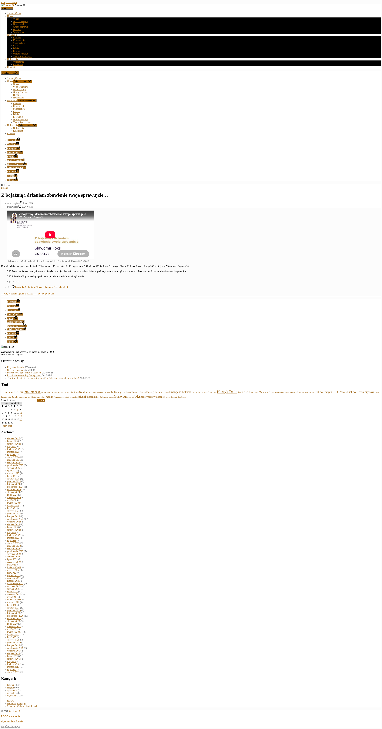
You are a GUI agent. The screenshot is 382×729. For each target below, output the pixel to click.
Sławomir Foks (51, 287)
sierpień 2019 (13, 653)
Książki (16, 45)
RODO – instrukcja (10, 716)
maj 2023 (11, 532)
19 (21, 416)
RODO (10, 700)
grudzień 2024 (14, 481)
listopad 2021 (13, 581)
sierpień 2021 (13, 589)
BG (31, 203)
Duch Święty (84, 392)
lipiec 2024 (12, 495)
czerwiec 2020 (14, 626)
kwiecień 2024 (14, 503)
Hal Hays (213, 392)
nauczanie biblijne (63, 397)
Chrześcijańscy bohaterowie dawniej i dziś (55, 392)
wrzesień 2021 (14, 586)
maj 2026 (11, 446)
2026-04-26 (27, 206)
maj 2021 (11, 597)
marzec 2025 (13, 473)
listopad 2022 (13, 548)
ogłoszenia (12, 690)
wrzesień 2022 (14, 554)
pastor (75, 397)
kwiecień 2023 (14, 535)
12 (21, 413)
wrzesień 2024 (14, 489)
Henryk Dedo (227, 391)
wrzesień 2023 (14, 521)
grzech (207, 392)
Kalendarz (18, 64)
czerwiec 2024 (14, 497)
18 (18, 416)
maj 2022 (11, 564)
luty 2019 (11, 669)
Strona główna (14, 13)
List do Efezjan (323, 391)
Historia (17, 29)
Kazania (17, 37)
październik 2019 (15, 648)
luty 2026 (11, 454)
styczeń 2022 (13, 575)
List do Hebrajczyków (360, 391)
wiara (168, 397)
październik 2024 (15, 486)
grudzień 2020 (14, 610)
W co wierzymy (20, 21)
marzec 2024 (13, 505)
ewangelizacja (197, 392)
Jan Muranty (261, 391)
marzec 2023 (13, 538)
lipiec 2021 (12, 591)
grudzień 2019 (14, 642)
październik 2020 (15, 615)
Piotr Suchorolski (102, 397)
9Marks (16, 392)
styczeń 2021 (13, 607)
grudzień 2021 (14, 578)
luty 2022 (11, 572)
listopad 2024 (13, 484)
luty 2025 (11, 476)
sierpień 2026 (13, 438)
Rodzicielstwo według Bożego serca (24, 375)
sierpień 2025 (13, 468)
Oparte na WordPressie (12, 721)
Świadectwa (19, 43)
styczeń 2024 (13, 511)
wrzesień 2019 (14, 650)
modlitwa (51, 396)
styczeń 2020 (13, 640)
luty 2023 (11, 540)
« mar (4, 426)
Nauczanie (12, 35)
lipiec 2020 (12, 624)
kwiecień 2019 (14, 664)
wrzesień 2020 (14, 618)
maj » (11, 426)
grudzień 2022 (14, 546)
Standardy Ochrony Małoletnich (22, 706)
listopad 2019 (13, 645)
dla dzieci (75, 392)
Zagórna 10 (14, 711)
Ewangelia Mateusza (157, 391)
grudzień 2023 (14, 513)
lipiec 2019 (12, 656)
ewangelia (108, 392)
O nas (10, 16)
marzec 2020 (13, 634)
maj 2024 (11, 500)
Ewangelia (18, 51)
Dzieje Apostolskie (97, 392)
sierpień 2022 (13, 556)
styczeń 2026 (13, 457)
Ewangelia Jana (122, 391)
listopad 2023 (13, 516)
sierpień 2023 (13, 524)
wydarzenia (12, 695)
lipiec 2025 (12, 470)
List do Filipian (35, 287)
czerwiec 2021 (14, 594)
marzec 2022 (13, 570)
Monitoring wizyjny (16, 703)
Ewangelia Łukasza (180, 391)
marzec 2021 (13, 602)
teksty (144, 396)
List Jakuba (13, 397)
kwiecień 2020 (14, 632)
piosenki (91, 396)
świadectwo (182, 397)
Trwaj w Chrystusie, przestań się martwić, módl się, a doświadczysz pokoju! (43, 378)
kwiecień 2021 (14, 599)
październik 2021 (15, 583)
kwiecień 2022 (14, 567)
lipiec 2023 (12, 527)
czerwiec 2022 (14, 562)
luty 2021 (11, 605)
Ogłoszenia (12, 59)
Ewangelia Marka (138, 392)
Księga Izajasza (290, 392)
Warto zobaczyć (20, 53)
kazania (4, 188)
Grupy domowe (20, 27)
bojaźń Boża (21, 287)
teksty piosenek (156, 396)
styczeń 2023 (13, 543)
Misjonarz (35, 397)
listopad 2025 (13, 462)
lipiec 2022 (12, 559)
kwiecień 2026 (14, 449)
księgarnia (300, 392)
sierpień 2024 (13, 492)
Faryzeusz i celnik (15, 367)
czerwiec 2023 (14, 529)
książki (10, 687)
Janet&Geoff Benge (246, 392)
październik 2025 (15, 465)
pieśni (82, 396)
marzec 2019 (13, 667)
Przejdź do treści (9, 2)
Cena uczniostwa (15, 370)
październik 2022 (15, 551)
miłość (43, 397)
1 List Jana (7, 391)
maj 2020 (11, 629)
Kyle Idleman (309, 392)
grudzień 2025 (14, 460)
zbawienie (64, 287)
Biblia (16, 48)
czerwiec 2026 (14, 443)
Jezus (271, 391)
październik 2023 (15, 519)
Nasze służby (19, 24)
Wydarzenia (18, 32)
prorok (111, 397)
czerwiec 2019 (14, 658)
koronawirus (279, 392)
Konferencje (19, 40)
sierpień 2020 (13, 621)
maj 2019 (11, 661)
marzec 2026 (13, 452)
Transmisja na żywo (22, 56)
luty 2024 (11, 508)
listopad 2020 (13, 613)
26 (21, 419)
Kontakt (11, 67)
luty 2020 (11, 637)
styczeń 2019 (13, 672)
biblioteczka (32, 392)
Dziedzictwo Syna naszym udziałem (24, 372)
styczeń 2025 (13, 478)
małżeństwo (24, 397)
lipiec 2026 (12, 441)
